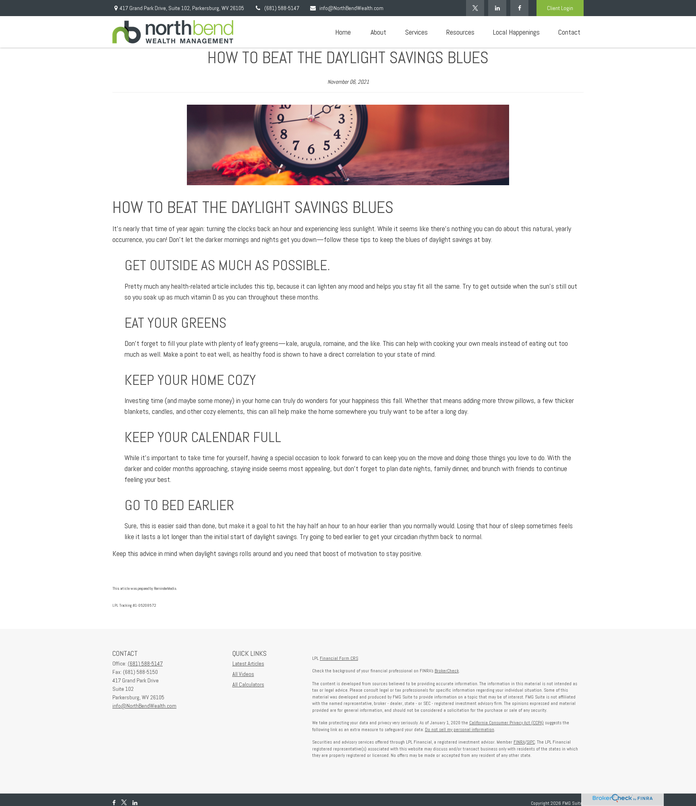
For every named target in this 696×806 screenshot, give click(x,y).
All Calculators (248, 684)
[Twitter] (475, 8)
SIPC (530, 742)
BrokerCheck (447, 671)
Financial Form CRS (339, 658)
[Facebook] (519, 8)
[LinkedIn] (497, 8)
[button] (342, 32)
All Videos (243, 674)
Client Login (560, 8)
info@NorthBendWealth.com (351, 8)
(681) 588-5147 (281, 8)
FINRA (519, 742)
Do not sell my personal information (459, 729)
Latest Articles (248, 663)
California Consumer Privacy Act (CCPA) (506, 722)
